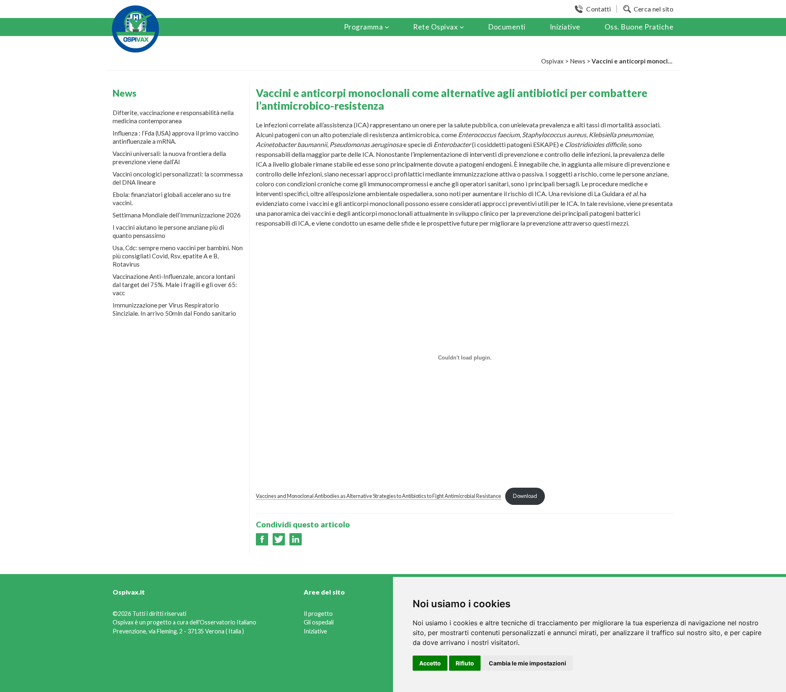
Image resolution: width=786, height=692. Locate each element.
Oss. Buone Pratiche (639, 27)
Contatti (598, 9)
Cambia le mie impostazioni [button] (527, 663)
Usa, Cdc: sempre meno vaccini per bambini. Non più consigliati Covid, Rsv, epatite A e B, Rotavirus (178, 256)
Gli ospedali (319, 622)
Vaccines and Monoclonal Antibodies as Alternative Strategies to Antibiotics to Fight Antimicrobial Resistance (378, 496)
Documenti (507, 27)
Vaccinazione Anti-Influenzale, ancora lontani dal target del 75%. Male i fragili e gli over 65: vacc (175, 284)
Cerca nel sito (653, 9)
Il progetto (318, 613)
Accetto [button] (430, 663)
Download (525, 496)
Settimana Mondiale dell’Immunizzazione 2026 (177, 215)
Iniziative (565, 27)
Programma (363, 27)
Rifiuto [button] (465, 663)
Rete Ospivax (435, 27)
